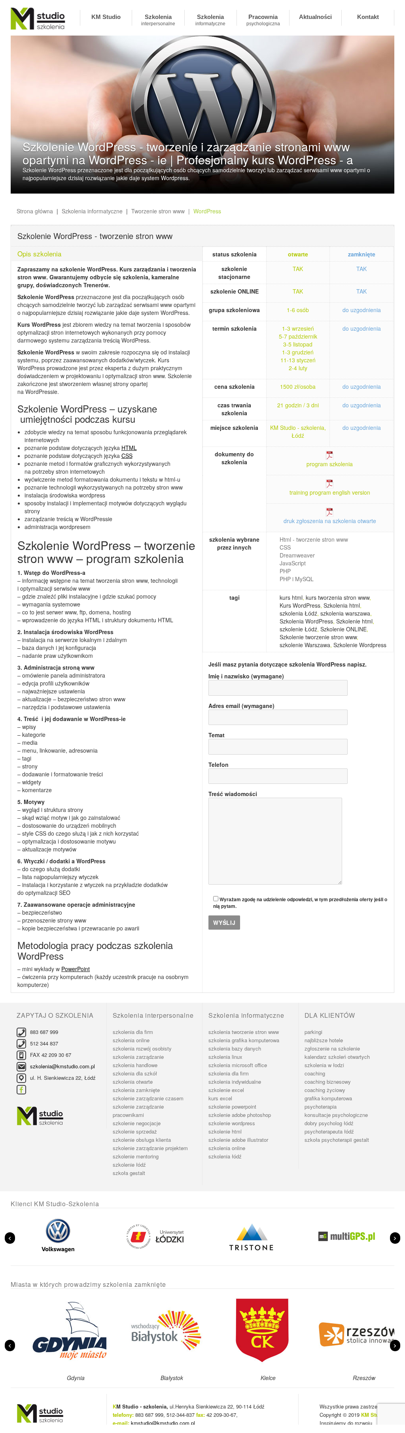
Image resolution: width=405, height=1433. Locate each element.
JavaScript (293, 563)
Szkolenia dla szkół (135, 1073)
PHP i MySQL (297, 579)
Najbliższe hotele (324, 1040)
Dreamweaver (297, 555)
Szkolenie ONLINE (343, 629)
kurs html (291, 597)
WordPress (207, 211)
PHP (285, 571)
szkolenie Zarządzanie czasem (148, 1098)
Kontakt (368, 16)
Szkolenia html (342, 605)
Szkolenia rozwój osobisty (142, 1048)
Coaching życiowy (325, 1090)
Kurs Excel (220, 1098)
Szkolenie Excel (226, 1090)
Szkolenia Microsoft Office (237, 1065)
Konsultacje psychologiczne (336, 1115)
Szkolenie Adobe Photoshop (239, 1115)
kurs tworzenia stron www (337, 597)
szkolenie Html (225, 1131)
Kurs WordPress (300, 605)
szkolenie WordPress (231, 1123)
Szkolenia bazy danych (234, 1048)
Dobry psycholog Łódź (329, 1123)
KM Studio (106, 16)
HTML (129, 448)
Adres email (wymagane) (241, 706)
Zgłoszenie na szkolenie (332, 1048)
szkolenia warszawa (345, 613)
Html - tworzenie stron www (314, 539)
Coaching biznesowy (328, 1081)
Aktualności (315, 16)
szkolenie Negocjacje (137, 1123)
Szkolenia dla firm (133, 1032)
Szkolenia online (131, 1040)
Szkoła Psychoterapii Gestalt (337, 1139)
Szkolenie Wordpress (359, 645)
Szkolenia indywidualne (234, 1081)
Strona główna (35, 211)
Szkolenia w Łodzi (324, 1065)
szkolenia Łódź (298, 613)
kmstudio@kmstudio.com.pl (163, 1423)
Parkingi (313, 1032)
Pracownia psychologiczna (263, 19)
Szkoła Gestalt (129, 1173)
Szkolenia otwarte (133, 1081)
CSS (126, 455)
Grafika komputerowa (328, 1098)
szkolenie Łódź (298, 629)
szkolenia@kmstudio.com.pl (62, 1066)
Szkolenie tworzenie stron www (318, 637)
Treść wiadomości (232, 794)
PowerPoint (75, 969)
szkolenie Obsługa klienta (142, 1139)
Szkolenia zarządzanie (138, 1056)
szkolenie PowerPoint (232, 1106)
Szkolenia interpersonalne (158, 19)
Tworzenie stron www (158, 211)
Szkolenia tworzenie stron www (243, 1032)
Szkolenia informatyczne (210, 19)
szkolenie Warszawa (305, 645)
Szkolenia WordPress (306, 621)
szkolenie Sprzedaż (135, 1131)
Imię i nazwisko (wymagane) (246, 676)
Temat (216, 735)
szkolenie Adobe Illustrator (238, 1139)
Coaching (315, 1073)
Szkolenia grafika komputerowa (243, 1040)
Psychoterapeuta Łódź (329, 1131)
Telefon (218, 764)
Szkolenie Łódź (129, 1164)
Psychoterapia (321, 1106)
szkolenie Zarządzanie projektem (150, 1148)
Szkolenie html (354, 621)
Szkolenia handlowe (135, 1065)
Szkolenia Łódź (225, 1156)
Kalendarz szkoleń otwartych (337, 1056)
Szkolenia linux (225, 1056)
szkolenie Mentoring (136, 1156)
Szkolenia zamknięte (136, 1090)
